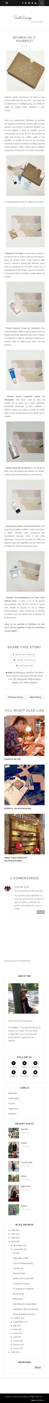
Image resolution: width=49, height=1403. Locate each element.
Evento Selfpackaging (17, 808)
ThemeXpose (23, 1397)
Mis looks (12, 1093)
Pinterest (13, 1076)
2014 (13, 1352)
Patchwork (18, 1268)
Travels (11, 1103)
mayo (15, 1333)
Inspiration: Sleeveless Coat (25, 1309)
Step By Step (21, 887)
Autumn (24, 1206)
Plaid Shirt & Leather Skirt (25, 1304)
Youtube (35, 1076)
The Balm (24, 682)
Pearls (16, 1253)
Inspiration (13, 1108)
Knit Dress (18, 1299)
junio (15, 1329)
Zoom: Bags (18, 1294)
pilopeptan (22, 679)
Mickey (24, 1176)
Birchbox (30, 672)
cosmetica (24, 676)
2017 (13, 1234)
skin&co (15, 682)
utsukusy (33, 682)
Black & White (19, 1273)
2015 (13, 1241)
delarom (33, 676)
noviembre (18, 1249)
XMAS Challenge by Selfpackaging (15, 859)
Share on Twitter (26, 660)
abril (15, 1337)
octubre (16, 1318)
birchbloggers (19, 672)
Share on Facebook (25, 654)
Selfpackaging (34, 679)
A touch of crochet (21, 1283)
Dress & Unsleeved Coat (24, 1314)
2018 (13, 1230)
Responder (40, 912)
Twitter (24, 1067)
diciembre (18, 1245)
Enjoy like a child (20, 1258)
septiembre (18, 1322)
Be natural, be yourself (23, 1288)
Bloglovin (24, 1076)
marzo (16, 1341)
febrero (16, 1344)
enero (16, 1348)
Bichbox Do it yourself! (23, 1278)
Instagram (35, 1067)
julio (15, 1325)
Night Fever (25, 1186)
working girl (13, 1098)
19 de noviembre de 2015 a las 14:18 (28, 891)
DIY (14, 679)
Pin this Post (26, 666)
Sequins (24, 1143)
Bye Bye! (24, 1129)
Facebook (13, 1067)
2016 (13, 1238)
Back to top (37, 1400)
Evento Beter (12, 759)
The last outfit (26, 1162)
